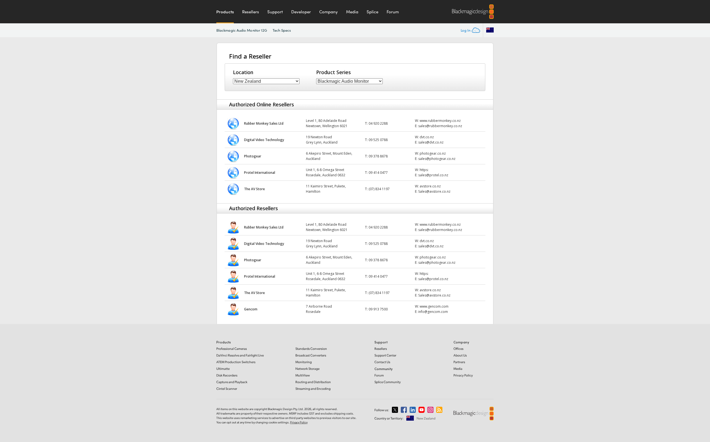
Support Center (385, 355)
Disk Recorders (226, 375)
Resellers (250, 11)
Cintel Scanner (226, 388)
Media (352, 11)
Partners (459, 362)
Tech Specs (282, 30)
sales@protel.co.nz (433, 175)
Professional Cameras (231, 348)
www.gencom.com (434, 306)
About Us (460, 355)
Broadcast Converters (310, 355)
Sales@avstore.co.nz (434, 191)
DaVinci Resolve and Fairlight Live (240, 355)
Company (328, 11)
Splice (372, 11)
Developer (301, 11)
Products (225, 11)
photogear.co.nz (433, 153)
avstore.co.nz (430, 186)
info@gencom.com (433, 311)
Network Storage (307, 368)
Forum (393, 11)
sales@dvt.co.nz (430, 142)
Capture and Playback (231, 382)
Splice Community (387, 382)
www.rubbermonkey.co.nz (440, 120)
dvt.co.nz (427, 137)
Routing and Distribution (313, 382)
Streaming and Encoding (313, 388)
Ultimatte (223, 368)
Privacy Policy (463, 375)
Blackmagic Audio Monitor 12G (241, 30)
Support (275, 11)
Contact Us (382, 362)
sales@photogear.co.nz (436, 158)
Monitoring (303, 362)
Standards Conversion (311, 348)
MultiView (302, 375)
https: (424, 169)
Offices (458, 348)
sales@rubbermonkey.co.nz (440, 126)
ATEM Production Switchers (235, 362)
